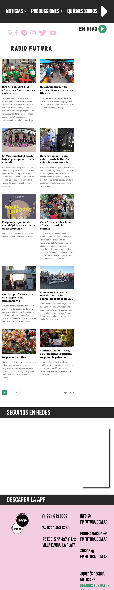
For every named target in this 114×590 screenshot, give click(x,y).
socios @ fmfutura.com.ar (94, 554)
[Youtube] (53, 34)
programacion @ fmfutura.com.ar (94, 536)
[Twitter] (43, 34)
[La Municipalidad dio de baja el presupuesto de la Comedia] (19, 140)
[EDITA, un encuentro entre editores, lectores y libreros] (57, 71)
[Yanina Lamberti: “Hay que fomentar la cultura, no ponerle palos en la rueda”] (57, 338)
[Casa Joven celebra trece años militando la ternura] (57, 206)
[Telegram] (24, 34)
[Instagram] (33, 34)
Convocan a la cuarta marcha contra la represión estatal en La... (56, 295)
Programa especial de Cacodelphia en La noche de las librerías (18, 225)
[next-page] (22, 392)
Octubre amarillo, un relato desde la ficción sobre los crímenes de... (55, 159)
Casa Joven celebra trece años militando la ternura (56, 225)
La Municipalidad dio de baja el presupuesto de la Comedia (18, 159)
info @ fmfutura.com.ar (94, 519)
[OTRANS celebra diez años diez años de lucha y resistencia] (19, 71)
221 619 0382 (56, 516)
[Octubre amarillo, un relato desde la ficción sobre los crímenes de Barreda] (57, 140)
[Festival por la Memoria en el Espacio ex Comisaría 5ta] (19, 278)
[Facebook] (16, 34)
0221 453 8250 (58, 528)
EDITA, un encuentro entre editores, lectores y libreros (56, 90)
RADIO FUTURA (31, 49)
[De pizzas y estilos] (19, 341)
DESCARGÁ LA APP (26, 500)
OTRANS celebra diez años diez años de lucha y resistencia (18, 90)
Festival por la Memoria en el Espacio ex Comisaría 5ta (17, 297)
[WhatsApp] (9, 34)
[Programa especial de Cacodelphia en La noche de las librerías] (19, 206)
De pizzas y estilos (14, 357)
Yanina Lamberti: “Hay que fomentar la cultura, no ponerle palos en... (56, 354)
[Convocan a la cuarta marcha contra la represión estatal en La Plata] (57, 277)
